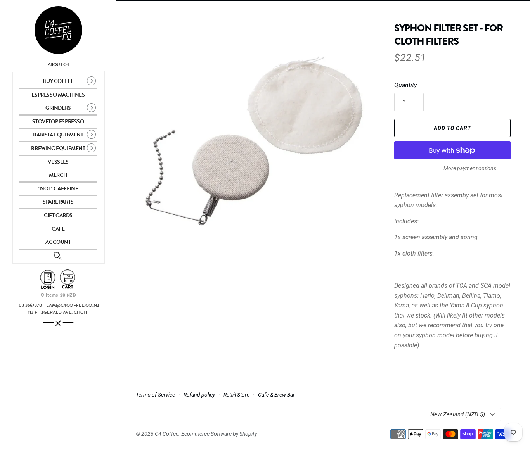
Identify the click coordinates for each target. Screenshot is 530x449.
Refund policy (199, 395)
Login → (47, 280)
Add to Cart (452, 128)
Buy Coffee (58, 81)
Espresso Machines (58, 95)
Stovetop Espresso (58, 121)
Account (58, 242)
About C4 (58, 64)
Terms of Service (155, 395)
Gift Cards (58, 215)
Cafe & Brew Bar (276, 395)
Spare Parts (58, 202)
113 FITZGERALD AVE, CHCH (57, 312)
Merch (58, 175)
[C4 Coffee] (58, 30)
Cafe (58, 229)
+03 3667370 (29, 305)
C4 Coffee (166, 434)
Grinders (58, 108)
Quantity (405, 85)
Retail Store (236, 395)
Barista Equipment (58, 135)
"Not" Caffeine (58, 189)
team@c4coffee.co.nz (71, 305)
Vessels (58, 162)
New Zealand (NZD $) (457, 414)
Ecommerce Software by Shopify (219, 434)
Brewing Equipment (58, 148)
